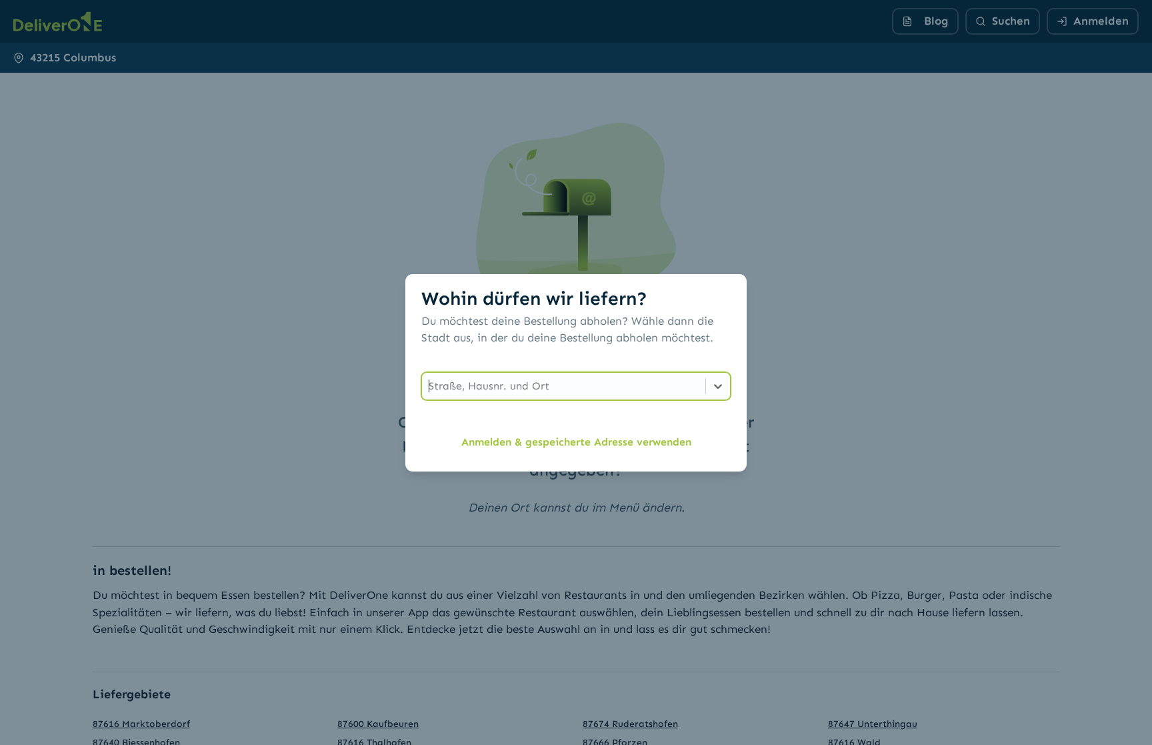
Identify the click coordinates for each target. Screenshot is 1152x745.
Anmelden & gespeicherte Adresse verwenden (576, 442)
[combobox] (430, 386)
